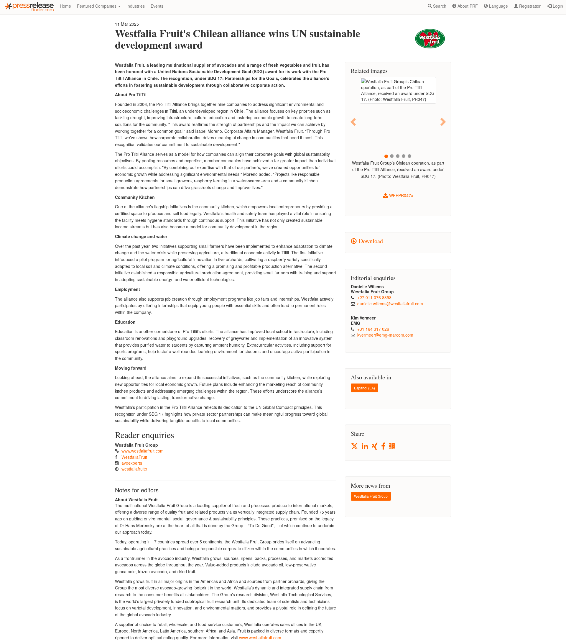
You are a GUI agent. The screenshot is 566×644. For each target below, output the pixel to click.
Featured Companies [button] (97, 6)
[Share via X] (355, 446)
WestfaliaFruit (134, 457)
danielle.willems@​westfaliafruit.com (390, 304)
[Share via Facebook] (383, 446)
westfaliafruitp (134, 469)
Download (370, 241)
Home (65, 6)
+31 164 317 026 (373, 329)
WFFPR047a (400, 195)
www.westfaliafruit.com (142, 451)
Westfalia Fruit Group (371, 496)
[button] (353, 122)
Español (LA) (364, 387)
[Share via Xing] (375, 446)
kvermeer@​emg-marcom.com (385, 335)
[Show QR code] (392, 446)
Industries (135, 6)
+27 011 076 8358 (374, 297)
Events (157, 6)
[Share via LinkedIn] (365, 446)
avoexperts (131, 463)
